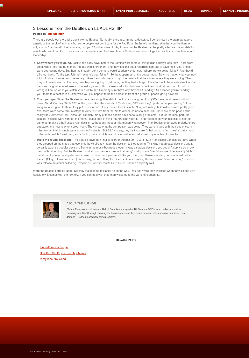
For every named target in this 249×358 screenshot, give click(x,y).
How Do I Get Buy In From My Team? (63, 253)
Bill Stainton (56, 34)
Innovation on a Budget (54, 247)
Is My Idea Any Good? (53, 259)
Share (187, 186)
